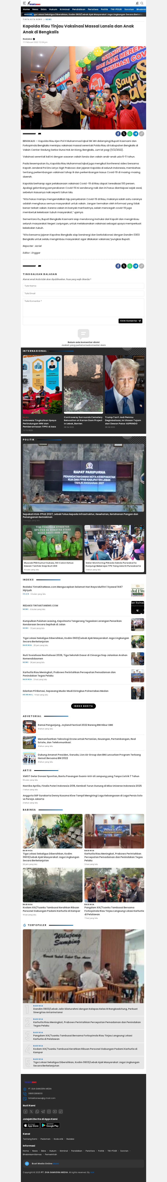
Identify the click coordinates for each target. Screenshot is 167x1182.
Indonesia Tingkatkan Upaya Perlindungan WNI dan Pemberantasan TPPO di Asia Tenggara (39, 425)
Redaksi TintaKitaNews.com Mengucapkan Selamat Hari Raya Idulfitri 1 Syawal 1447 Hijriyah (73, 588)
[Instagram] (49, 1111)
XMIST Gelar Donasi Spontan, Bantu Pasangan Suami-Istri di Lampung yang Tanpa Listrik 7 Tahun (81, 776)
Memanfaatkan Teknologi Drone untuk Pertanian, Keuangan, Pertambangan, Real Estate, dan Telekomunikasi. (87, 740)
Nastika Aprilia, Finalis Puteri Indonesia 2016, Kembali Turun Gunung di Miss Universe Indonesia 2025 (82, 785)
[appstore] (31, 1127)
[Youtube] (54, 1111)
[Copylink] (141, 133)
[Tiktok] (60, 1111)
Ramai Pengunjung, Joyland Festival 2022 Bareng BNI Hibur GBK (75, 725)
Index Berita (83, 706)
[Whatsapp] (37, 1111)
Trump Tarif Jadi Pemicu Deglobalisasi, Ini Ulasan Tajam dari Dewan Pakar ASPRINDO (123, 420)
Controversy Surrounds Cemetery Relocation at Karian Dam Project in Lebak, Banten (83, 420)
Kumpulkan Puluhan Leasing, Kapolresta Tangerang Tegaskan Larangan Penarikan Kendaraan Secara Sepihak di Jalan (72, 622)
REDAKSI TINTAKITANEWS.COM (40, 605)
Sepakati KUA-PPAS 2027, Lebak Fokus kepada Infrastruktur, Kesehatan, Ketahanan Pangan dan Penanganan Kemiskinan (80, 515)
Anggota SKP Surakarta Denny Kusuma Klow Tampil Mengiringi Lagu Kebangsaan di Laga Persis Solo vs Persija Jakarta (83, 797)
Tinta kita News (32, 19)
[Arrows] (24, 381)
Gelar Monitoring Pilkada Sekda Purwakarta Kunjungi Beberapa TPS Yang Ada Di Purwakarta (113, 564)
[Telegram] (135, 133)
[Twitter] (124, 133)
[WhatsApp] (129, 133)
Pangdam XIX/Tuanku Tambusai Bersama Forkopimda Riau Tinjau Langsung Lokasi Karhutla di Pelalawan (114, 911)
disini (56, 1163)
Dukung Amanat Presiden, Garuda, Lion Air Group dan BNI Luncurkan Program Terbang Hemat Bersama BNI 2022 (89, 756)
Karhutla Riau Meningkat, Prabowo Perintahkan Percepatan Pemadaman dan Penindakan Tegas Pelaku (69, 674)
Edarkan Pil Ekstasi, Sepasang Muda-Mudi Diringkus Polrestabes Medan (65, 691)
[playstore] (50, 1127)
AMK (92, 1172)
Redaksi (27, 39)
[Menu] (24, 3)
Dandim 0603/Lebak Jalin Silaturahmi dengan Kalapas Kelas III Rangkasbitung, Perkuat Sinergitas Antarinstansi (85, 1010)
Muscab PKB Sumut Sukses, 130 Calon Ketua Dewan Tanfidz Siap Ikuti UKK (48, 564)
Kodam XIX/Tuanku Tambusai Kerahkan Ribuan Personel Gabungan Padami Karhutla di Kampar (51, 909)
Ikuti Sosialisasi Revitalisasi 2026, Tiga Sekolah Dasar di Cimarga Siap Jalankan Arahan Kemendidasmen (75, 657)
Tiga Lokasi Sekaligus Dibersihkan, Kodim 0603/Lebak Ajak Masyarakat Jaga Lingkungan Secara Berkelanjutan (76, 639)
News (49, 19)
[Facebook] (118, 133)
